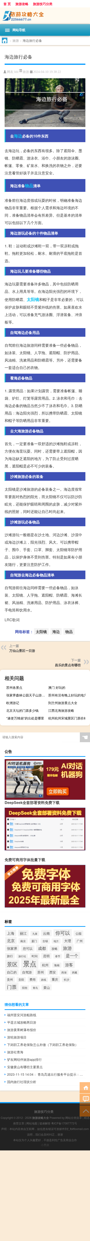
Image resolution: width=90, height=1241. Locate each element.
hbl (16, 72)
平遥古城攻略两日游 (21, 1022)
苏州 (40, 972)
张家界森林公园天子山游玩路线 (26, 695)
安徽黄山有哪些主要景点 (25, 1067)
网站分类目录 (73, 1118)
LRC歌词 (12, 619)
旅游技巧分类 (42, 3)
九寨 (34, 933)
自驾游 (27, 972)
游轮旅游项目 (17, 1037)
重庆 (55, 979)
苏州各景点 (14, 687)
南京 (23, 941)
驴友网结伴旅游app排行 (24, 1059)
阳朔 (24, 988)
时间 (35, 956)
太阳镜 (33, 299)
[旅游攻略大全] (45, 15)
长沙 (66, 979)
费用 (33, 979)
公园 (78, 933)
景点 (29, 963)
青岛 (35, 988)
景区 (12, 964)
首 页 (7, 3)
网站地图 (31, 1123)
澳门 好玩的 (56, 687)
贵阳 (21, 979)
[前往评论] (85, 1099)
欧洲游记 (12, 702)
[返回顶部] (85, 1110)
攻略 (54, 948)
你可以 (62, 932)
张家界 (12, 948)
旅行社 (22, 956)
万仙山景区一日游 (22, 650)
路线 (43, 979)
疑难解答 (45, 1123)
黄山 (46, 987)
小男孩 (45, 1145)
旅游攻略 (21, 3)
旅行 (10, 956)
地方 (56, 941)
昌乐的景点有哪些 (68, 665)
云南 (46, 933)
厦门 (34, 941)
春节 (57, 956)
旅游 (15, 40)
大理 (67, 940)
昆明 (46, 956)
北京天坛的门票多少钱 (22, 710)
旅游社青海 (15, 1052)
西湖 (63, 972)
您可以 (28, 948)
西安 (52, 972)
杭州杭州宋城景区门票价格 (67, 718)
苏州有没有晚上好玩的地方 (67, 695)
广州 (80, 941)
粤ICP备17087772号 (64, 1123)
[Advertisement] (45, 1195)
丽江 (23, 933)
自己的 (12, 972)
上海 (10, 933)
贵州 (10, 979)
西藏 (74, 972)
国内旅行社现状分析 (21, 1081)
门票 (12, 986)
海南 (57, 965)
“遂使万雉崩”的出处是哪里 (25, 718)
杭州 (45, 965)
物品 (29, 186)
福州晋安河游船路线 (21, 1014)
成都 (42, 948)
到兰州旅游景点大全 (62, 702)
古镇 (45, 941)
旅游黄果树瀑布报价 (21, 1029)
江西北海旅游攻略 (61, 710)
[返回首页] (85, 1087)
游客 (69, 964)
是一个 (72, 955)
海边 (18, 136)
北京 (11, 940)
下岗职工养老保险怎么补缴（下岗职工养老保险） (42, 1044)
